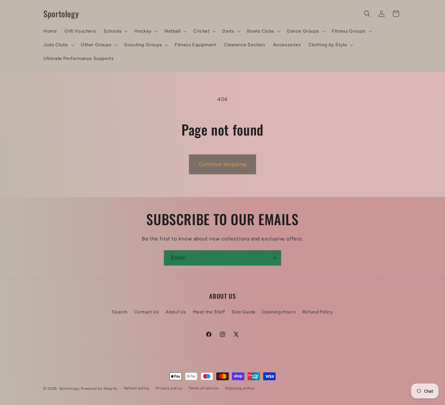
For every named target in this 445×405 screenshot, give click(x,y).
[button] (115, 31)
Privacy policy (169, 388)
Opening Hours (279, 312)
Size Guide (244, 312)
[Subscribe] (273, 258)
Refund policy (137, 388)
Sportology (69, 388)
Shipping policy (240, 388)
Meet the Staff (209, 312)
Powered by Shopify (99, 388)
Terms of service (204, 388)
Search (120, 312)
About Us (175, 312)
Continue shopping (222, 164)
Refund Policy (317, 312)
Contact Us (146, 312)
